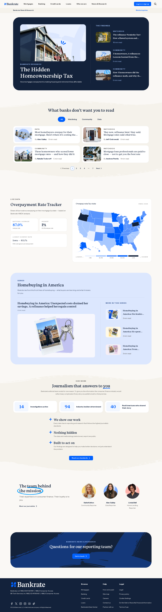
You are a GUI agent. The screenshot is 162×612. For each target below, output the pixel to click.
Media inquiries (142, 10)
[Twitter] (16, 603)
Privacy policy (124, 594)
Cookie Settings (125, 598)
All (62, 119)
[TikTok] (34, 603)
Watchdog (72, 119)
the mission (30, 490)
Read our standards (80, 458)
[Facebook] (11, 603)
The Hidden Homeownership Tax (46, 72)
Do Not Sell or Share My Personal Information (135, 603)
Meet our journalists (27, 506)
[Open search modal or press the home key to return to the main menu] (155, 4)
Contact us (107, 603)
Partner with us (108, 607)
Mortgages (85, 590)
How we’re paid (108, 590)
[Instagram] (20, 603)
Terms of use (123, 607)
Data (99, 119)
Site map (106, 594)
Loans (83, 603)
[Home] (11, 4)
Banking (84, 594)
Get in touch (80, 556)
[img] (125, 240)
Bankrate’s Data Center (89, 607)
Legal (121, 590)
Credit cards (85, 598)
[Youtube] (29, 603)
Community (87, 119)
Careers (106, 598)
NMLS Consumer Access (44, 591)
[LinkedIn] (25, 603)
